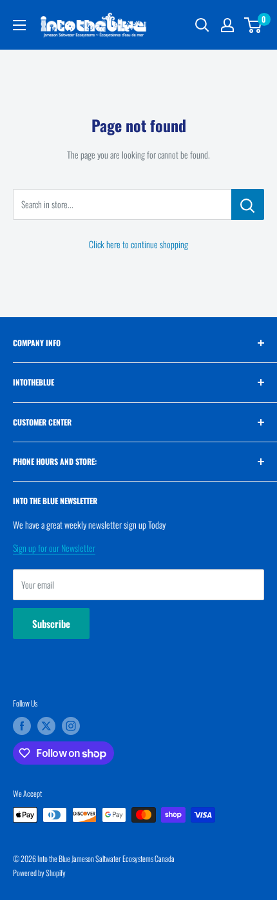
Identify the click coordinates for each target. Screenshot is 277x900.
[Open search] (202, 25)
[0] (253, 25)
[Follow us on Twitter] (46, 726)
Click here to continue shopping (138, 244)
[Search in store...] (247, 204)
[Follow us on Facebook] (22, 726)
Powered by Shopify (39, 872)
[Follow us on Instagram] (71, 726)
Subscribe (51, 623)
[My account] (227, 25)
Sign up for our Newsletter (54, 547)
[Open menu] (19, 25)
